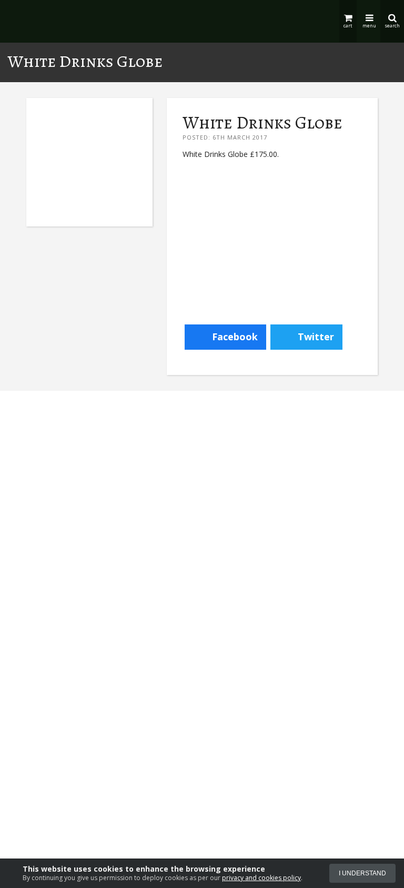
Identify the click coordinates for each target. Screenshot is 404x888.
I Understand (362, 873)
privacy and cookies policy (261, 877)
